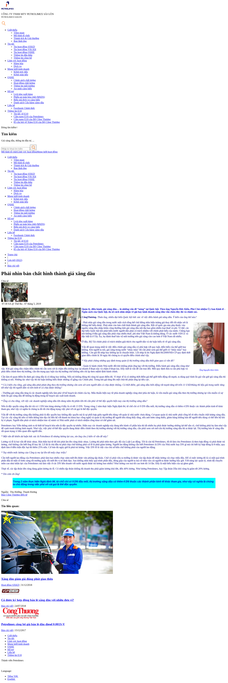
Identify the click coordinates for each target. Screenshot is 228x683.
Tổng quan (19, 32)
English (11, 679)
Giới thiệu (12, 30)
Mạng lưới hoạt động (47, 151)
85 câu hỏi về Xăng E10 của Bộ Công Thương (37, 122)
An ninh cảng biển (23, 88)
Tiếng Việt (12, 676)
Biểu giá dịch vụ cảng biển (27, 99)
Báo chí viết (13, 265)
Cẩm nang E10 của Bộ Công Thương (32, 119)
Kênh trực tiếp (21, 71)
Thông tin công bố (23, 58)
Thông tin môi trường (24, 85)
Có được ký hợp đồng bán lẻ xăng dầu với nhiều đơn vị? (37, 600)
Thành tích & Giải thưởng (26, 38)
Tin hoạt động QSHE (24, 52)
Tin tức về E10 (21, 113)
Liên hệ (11, 105)
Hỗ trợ (10, 91)
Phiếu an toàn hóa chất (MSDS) (29, 97)
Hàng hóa (18, 63)
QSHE (10, 77)
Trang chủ (12, 254)
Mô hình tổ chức (22, 35)
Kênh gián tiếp (21, 74)
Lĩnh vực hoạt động (17, 60)
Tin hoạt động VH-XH (25, 49)
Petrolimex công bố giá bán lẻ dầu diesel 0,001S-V (33, 624)
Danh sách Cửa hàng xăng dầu (29, 102)
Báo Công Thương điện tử (14, 494)
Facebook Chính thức (24, 108)
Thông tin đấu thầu (23, 55)
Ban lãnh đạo (20, 41)
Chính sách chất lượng (25, 80)
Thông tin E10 (14, 111)
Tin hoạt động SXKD (24, 46)
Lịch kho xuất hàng (23, 94)
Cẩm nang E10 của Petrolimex (29, 116)
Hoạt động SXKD (10, 585)
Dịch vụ (18, 66)
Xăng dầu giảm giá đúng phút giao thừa (27, 579)
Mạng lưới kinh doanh (18, 69)
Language (6, 671)
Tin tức (10, 44)
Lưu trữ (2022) (14, 260)
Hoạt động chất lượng (24, 83)
